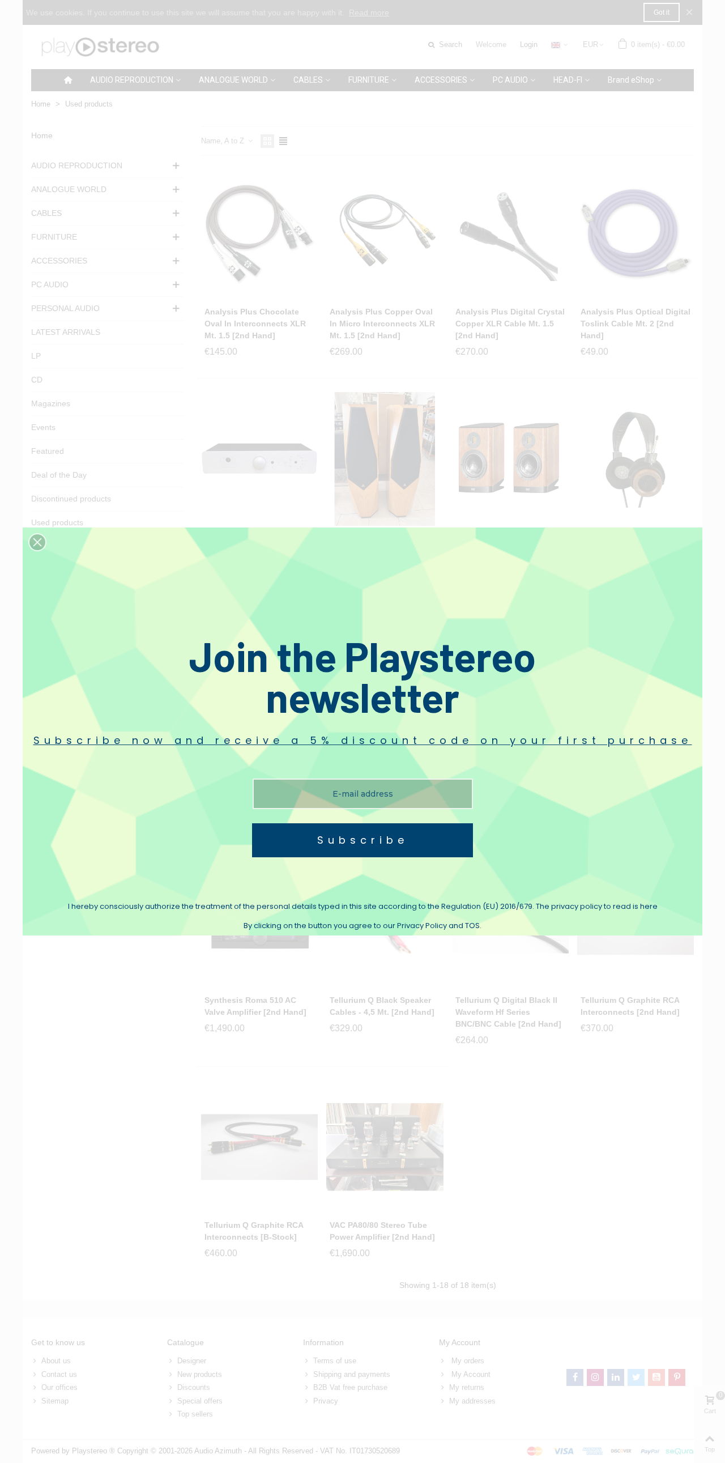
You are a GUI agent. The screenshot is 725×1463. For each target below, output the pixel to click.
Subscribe (362, 840)
